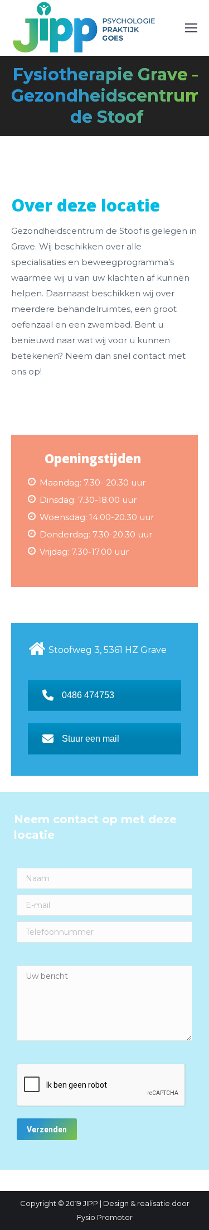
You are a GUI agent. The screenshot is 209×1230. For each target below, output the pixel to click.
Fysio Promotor (105, 1217)
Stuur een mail (90, 738)
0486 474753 (88, 695)
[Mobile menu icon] (191, 28)
